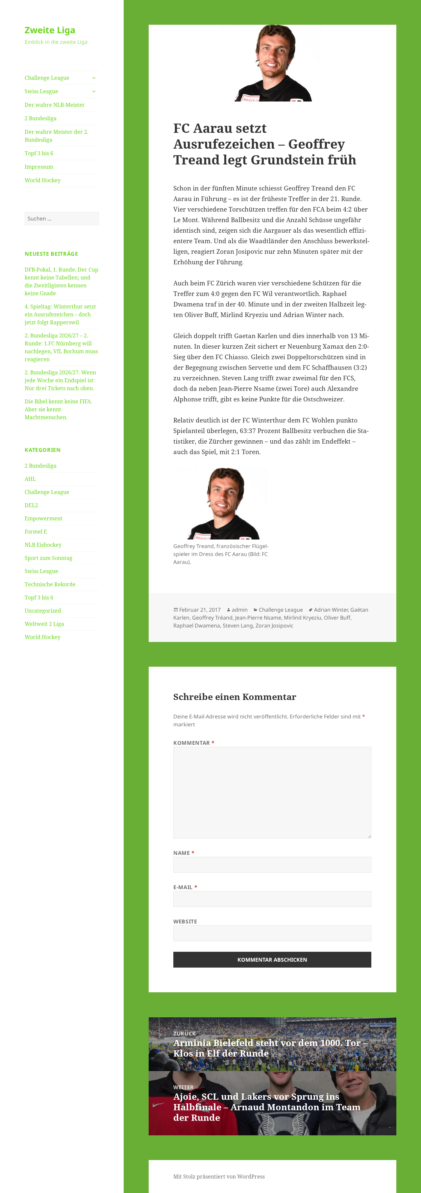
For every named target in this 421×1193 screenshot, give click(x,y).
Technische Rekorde (50, 584)
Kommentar (194, 742)
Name (184, 853)
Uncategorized (43, 610)
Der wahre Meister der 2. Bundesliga (56, 135)
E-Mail (185, 887)
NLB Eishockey (43, 544)
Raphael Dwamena (196, 625)
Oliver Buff (337, 617)
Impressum (39, 166)
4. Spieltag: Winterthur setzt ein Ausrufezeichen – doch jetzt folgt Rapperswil (60, 314)
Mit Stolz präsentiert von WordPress (219, 1176)
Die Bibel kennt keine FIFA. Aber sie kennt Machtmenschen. (58, 409)
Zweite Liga (50, 30)
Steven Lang (238, 625)
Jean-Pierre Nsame (258, 617)
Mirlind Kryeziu (302, 617)
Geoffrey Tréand (212, 617)
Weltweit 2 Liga (44, 623)
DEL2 (31, 505)
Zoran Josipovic (274, 625)
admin (240, 609)
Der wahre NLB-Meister (55, 104)
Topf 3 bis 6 (39, 153)
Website (185, 921)
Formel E (36, 531)
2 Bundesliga (41, 118)
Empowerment (43, 518)
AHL (30, 478)
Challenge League (47, 77)
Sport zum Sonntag (48, 558)
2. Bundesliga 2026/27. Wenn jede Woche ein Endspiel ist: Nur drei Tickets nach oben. (60, 380)
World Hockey (43, 180)
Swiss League (41, 91)
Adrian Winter (331, 609)
